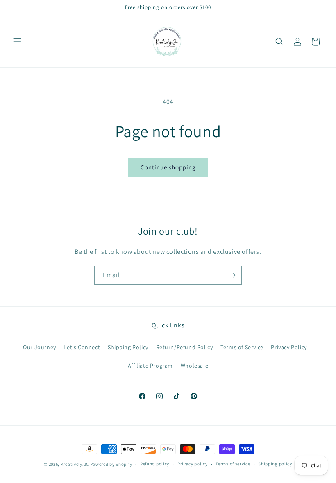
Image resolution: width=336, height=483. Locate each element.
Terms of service (233, 464)
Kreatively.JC (75, 464)
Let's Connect (82, 347)
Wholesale (194, 365)
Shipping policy (275, 464)
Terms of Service (241, 347)
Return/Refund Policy (184, 347)
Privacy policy (192, 464)
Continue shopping (168, 167)
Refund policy (154, 464)
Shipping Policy (128, 347)
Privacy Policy (288, 347)
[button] (17, 42)
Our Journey (39, 347)
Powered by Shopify (111, 464)
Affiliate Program (150, 365)
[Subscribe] (232, 275)
